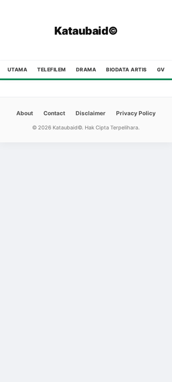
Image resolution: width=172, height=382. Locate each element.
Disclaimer (91, 113)
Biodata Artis (126, 69)
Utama (18, 69)
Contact (54, 113)
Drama (86, 69)
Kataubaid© (86, 30)
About (24, 113)
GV (161, 69)
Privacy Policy (136, 113)
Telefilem (51, 69)
